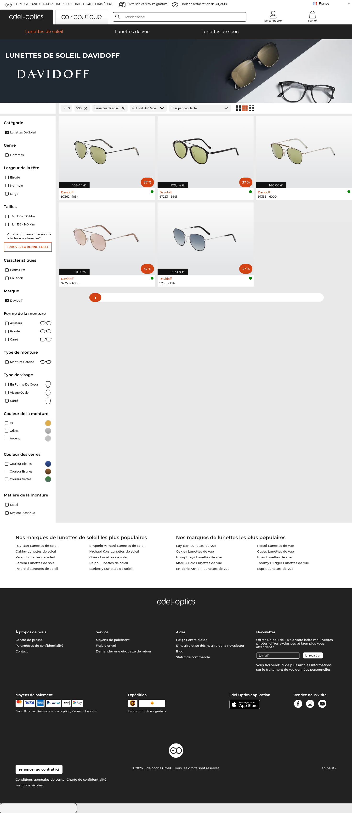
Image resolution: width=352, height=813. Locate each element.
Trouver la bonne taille (28, 247)
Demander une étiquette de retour (123, 651)
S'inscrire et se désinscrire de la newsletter (210, 645)
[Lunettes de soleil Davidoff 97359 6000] (107, 236)
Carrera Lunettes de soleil (36, 563)
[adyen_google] (77, 703)
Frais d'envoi (106, 645)
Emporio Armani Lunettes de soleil (117, 546)
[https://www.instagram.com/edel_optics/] (310, 704)
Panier (312, 20)
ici (282, 665)
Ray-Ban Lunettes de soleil (37, 546)
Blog (179, 651)
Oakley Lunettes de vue (195, 551)
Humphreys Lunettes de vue (199, 557)
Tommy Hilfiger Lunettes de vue (283, 563)
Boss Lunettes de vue (274, 557)
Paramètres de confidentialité (39, 645)
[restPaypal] (53, 703)
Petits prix (17, 270)
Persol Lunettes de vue (275, 546)
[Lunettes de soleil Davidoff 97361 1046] (206, 236)
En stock (16, 278)
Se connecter (273, 20)
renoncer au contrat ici (39, 769)
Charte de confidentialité (86, 779)
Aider (180, 632)
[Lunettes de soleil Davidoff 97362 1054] (107, 149)
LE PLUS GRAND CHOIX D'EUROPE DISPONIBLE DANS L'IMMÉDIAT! (63, 4)
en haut (328, 768)
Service (102, 632)
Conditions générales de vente (40, 779)
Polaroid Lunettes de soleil (37, 569)
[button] (26, 17)
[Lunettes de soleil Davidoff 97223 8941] (206, 149)
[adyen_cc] (19, 703)
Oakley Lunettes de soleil (36, 551)
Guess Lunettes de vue (275, 551)
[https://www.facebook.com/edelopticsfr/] (298, 704)
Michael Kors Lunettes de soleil (114, 551)
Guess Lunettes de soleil (109, 557)
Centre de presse (29, 640)
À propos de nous (31, 632)
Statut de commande (193, 657)
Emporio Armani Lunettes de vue (202, 569)
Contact (22, 651)
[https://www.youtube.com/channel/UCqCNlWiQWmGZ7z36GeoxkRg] (322, 704)
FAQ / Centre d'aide (191, 640)
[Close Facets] (28, 108)
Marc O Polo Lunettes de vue (199, 563)
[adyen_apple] (66, 703)
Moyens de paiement (113, 640)
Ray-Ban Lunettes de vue (196, 546)
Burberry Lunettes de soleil (111, 569)
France (324, 3)
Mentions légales (29, 785)
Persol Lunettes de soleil (35, 557)
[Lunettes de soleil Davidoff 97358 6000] (304, 149)
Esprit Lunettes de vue (275, 569)
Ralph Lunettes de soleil (108, 563)
